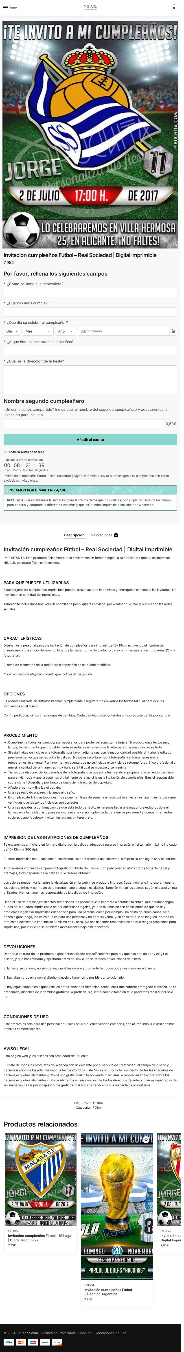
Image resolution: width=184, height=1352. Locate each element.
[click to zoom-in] (90, 134)
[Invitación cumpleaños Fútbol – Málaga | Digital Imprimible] (41, 1179)
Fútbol (97, 1107)
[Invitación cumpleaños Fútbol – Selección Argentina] (117, 1206)
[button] (173, 8)
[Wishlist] (69, 1139)
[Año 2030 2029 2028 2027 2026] (65, 331)
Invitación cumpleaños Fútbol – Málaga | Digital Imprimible (39, 1238)
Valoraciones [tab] (104, 535)
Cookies (84, 1333)
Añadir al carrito (90, 439)
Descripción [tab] (74, 535)
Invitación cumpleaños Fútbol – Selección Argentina (109, 1292)
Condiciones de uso (110, 1333)
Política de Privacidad (58, 1333)
